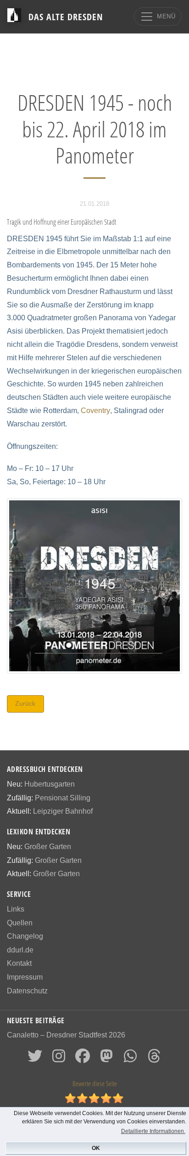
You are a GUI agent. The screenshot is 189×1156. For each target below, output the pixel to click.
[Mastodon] (106, 1059)
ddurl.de (20, 950)
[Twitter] (35, 1059)
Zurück (25, 703)
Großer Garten (47, 846)
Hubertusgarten (49, 784)
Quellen (20, 923)
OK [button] (96, 1148)
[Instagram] (59, 1059)
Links (15, 909)
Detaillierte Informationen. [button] (153, 1131)
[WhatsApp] (130, 1059)
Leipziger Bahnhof (63, 811)
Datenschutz (27, 991)
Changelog (25, 936)
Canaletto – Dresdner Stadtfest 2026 (66, 1035)
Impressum (25, 977)
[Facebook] (82, 1059)
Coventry (95, 410)
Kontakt (19, 963)
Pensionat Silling (62, 798)
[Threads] (154, 1059)
